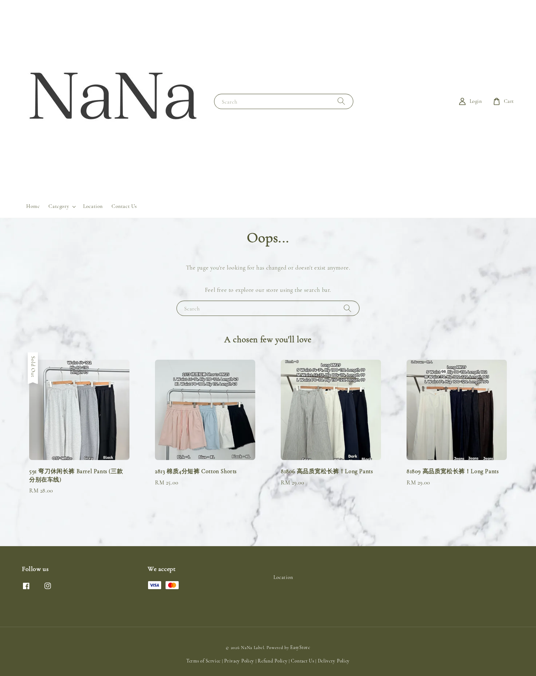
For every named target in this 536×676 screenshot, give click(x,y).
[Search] (341, 101)
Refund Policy (272, 661)
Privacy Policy (239, 661)
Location (93, 206)
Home (33, 206)
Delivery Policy (334, 661)
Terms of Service (203, 661)
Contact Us (124, 206)
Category (58, 206)
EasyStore (300, 647)
